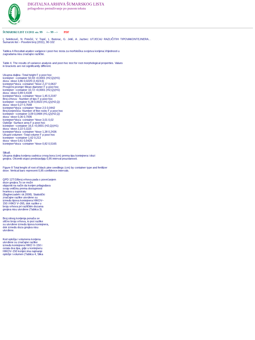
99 (52, 32)
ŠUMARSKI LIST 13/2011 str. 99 (23, 32)
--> (56, 32)
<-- (48, 32)
